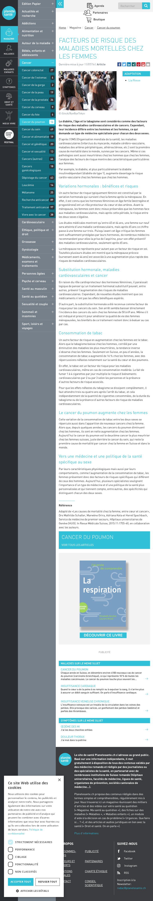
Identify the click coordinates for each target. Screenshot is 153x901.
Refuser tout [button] (47, 881)
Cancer (26, 62)
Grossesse (29, 241)
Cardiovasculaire (33, 222)
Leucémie (28, 185)
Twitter (128, 858)
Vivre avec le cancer (34, 214)
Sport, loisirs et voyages (32, 326)
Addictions (29, 23)
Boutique (99, 19)
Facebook (129, 851)
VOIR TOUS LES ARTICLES (78, 545)
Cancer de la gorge (33, 85)
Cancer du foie (30, 114)
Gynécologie (30, 249)
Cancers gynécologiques (31, 168)
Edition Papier (31, 3)
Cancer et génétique (34, 144)
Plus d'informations (86, 833)
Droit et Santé (9, 103)
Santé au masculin (34, 288)
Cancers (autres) (32, 158)
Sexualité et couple (35, 304)
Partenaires (100, 12)
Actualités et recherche (30, 13)
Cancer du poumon (33, 121)
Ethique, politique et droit (35, 232)
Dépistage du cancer (34, 177)
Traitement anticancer (35, 207)
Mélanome (28, 192)
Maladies (9, 53)
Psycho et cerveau (34, 281)
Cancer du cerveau (33, 107)
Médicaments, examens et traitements (31, 261)
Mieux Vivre (9, 123)
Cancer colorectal (32, 70)
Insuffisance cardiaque (78, 686)
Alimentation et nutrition (32, 33)
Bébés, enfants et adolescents (33, 53)
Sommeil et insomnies (29, 314)
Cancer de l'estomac (34, 77)
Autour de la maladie (36, 43)
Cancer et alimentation (36, 136)
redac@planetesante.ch (131, 888)
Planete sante (9, 13)
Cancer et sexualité (33, 151)
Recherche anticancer (35, 199)
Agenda (99, 5)
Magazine (9, 38)
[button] (119, 64)
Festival (9, 142)
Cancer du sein (31, 129)
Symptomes (9, 87)
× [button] (59, 780)
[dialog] (34, 836)
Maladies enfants (9, 70)
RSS (126, 872)
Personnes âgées (33, 273)
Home (62, 27)
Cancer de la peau (33, 92)
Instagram (130, 865)
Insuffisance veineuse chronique (85, 701)
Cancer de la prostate (35, 99)
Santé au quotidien (34, 296)
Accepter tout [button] (21, 881)
